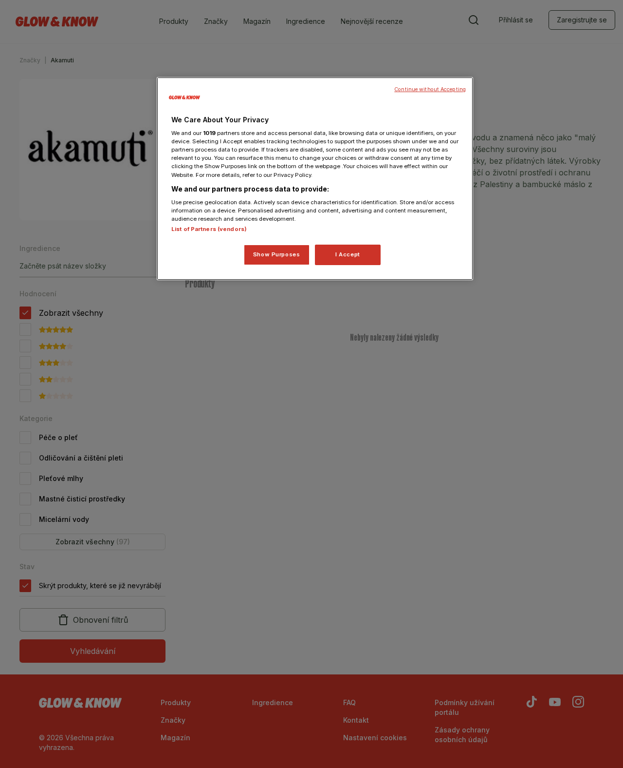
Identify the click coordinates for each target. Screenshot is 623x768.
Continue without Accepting (430, 89)
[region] (315, 179)
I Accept (347, 254)
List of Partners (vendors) (209, 229)
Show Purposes (276, 254)
